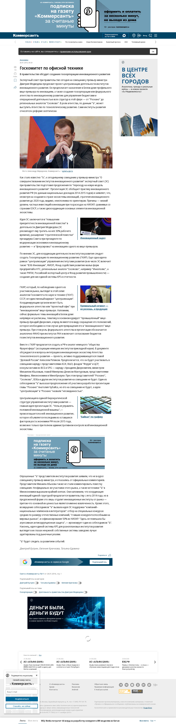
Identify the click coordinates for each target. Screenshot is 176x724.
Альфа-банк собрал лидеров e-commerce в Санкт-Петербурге (68, 666)
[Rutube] (143, 685)
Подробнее (147, 708)
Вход (145, 35)
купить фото (67, 171)
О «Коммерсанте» (57, 684)
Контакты (53, 689)
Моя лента (33, 720)
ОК (153, 51)
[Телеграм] (121, 685)
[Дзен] (132, 685)
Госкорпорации (26, 592)
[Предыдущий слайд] (21, 662)
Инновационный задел (93, 238)
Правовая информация (104, 687)
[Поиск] (150, 35)
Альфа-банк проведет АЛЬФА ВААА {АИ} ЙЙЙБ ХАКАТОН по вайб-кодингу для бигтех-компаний (39, 667)
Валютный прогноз (113, 42)
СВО (126, 42)
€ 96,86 (36, 42)
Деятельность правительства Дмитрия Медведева (61, 592)
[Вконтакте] (126, 685)
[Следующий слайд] (155, 662)
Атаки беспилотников (94, 42)
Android (75, 689)
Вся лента (144, 720)
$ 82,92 (28, 42)
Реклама (75, 684)
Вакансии (76, 687)
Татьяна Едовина (47, 582)
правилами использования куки (75, 51)
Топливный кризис (138, 42)
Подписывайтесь (99, 562)
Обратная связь (101, 684)
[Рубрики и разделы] (156, 35)
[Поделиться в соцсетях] (15, 87)
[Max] (149, 685)
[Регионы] (134, 35)
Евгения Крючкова (69, 582)
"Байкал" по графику (91, 416)
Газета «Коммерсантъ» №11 (32, 573)
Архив (51, 687)
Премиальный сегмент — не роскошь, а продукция (94, 307)
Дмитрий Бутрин (27, 582)
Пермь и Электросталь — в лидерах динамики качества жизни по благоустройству (135, 667)
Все (40, 655)
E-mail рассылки (101, 689)
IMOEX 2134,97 (54, 42)
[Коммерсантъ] (26, 35)
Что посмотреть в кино (73, 42)
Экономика (24, 60)
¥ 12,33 (44, 42)
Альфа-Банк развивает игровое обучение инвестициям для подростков (104, 666)
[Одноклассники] (138, 685)
